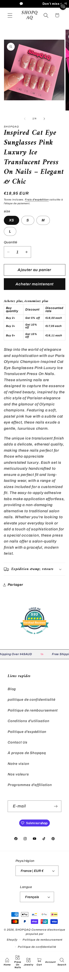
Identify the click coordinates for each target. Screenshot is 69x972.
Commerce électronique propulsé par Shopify (36, 934)
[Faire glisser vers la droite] (44, 118)
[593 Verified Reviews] (34, 636)
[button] (9, 15)
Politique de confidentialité (37, 946)
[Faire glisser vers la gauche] (25, 118)
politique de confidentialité (31, 700)
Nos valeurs (18, 774)
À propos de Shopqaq (27, 753)
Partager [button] (15, 585)
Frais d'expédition (37, 199)
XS (11, 220)
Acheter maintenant (34, 284)
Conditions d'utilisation (28, 721)
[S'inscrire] (55, 806)
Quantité (10, 242)
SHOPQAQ (22, 929)
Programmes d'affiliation (30, 785)
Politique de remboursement (33, 710)
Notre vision (18, 764)
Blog (12, 689)
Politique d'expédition (27, 732)
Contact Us (17, 742)
